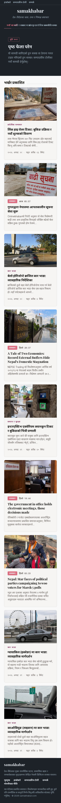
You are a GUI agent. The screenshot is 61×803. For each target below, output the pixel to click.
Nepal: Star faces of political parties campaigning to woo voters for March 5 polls (27, 583)
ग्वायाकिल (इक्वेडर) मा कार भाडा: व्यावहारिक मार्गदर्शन (27, 654)
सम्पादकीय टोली (20, 2)
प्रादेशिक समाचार (38, 25)
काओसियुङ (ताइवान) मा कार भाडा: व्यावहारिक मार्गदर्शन (29, 730)
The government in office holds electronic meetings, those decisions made (30, 508)
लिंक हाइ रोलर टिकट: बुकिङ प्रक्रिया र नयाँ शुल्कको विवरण (30, 131)
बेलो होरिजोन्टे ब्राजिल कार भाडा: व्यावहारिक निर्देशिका (27, 278)
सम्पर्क (31, 2)
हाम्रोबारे (7, 2)
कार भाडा (24, 25)
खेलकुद (31, 25)
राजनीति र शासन (46, 25)
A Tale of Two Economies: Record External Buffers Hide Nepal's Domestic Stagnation (29, 357)
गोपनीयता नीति (10, 784)
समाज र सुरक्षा (54, 25)
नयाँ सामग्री (9, 25)
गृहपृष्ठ (7, 780)
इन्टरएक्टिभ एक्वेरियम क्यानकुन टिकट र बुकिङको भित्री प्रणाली (30, 428)
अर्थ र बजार (16, 25)
